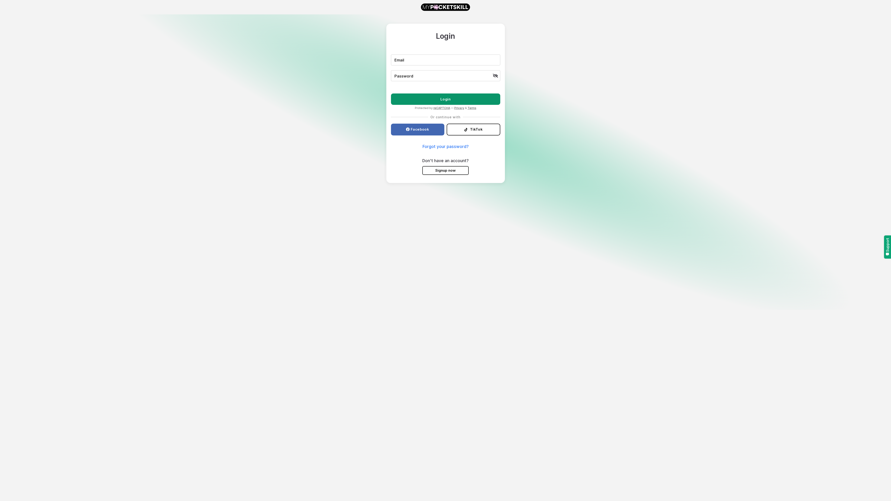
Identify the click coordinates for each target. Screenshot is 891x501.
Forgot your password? (446, 146)
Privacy (459, 108)
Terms (472, 108)
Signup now (445, 170)
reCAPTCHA (441, 108)
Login (445, 99)
